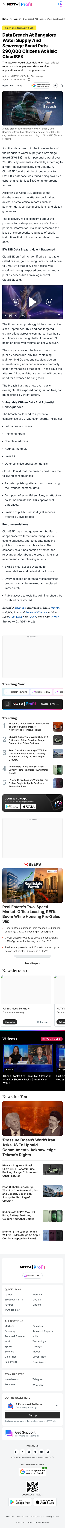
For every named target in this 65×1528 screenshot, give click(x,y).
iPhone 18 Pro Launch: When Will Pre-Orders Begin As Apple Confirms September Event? (21, 1235)
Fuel (12, 617)
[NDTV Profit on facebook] (16, 1452)
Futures (9, 1304)
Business (20, 607)
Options (36, 1304)
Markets (9, 1326)
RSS (57, 1516)
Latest (54, 617)
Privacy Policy (36, 1516)
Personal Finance (36, 612)
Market (55, 607)
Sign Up (32, 1415)
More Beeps (31, 963)
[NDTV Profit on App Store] (45, 1501)
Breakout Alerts (14, 1299)
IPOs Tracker (12, 1309)
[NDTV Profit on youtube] (41, 1452)
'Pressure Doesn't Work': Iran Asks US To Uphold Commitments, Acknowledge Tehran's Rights (29, 1147)
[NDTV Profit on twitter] (22, 1452)
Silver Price (39, 1356)
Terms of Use (22, 1516)
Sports (8, 1346)
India (35, 1336)
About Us (10, 1516)
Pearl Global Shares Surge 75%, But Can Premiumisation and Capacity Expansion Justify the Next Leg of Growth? (20, 1193)
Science (9, 1351)
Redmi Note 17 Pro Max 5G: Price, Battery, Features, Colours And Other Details (18, 1215)
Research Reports (42, 1331)
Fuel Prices (11, 1361)
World (8, 1341)
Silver (32, 617)
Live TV (36, 1299)
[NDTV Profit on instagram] (29, 1452)
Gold (19, 617)
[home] (19, 3)
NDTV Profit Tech (20, 76)
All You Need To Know (16, 1008)
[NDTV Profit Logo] (32, 1266)
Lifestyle (37, 1346)
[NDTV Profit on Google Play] (20, 1501)
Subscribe (10, 1022)
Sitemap (49, 1516)
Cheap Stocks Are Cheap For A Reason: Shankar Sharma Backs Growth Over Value (27, 1079)
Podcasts (10, 1384)
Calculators (39, 1362)
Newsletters (12, 1379)
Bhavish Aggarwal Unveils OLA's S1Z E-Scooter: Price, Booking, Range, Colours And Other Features (20, 1170)
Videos (36, 1351)
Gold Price (11, 1356)
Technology (37, 76)
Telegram (37, 1379)
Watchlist (37, 1294)
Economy (10, 1331)
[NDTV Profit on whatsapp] (47, 1452)
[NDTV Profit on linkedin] (35, 1452)
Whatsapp (38, 1385)
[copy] (61, 85)
